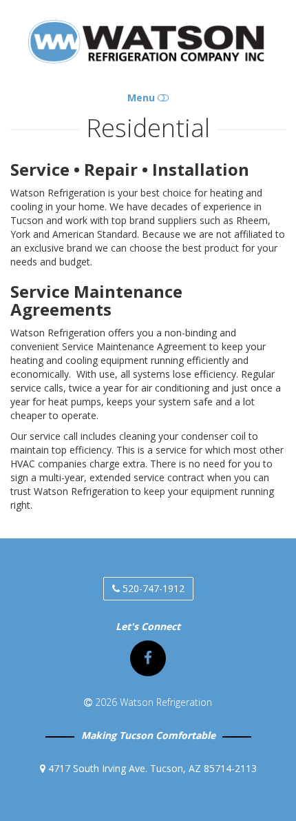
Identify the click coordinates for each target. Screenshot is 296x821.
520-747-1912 (152, 588)
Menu (142, 97)
